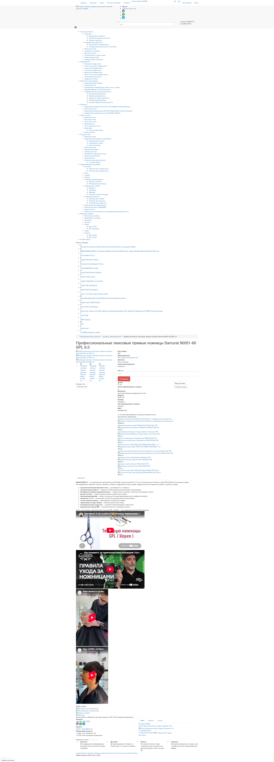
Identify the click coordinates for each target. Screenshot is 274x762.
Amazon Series (96, 247)
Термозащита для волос (93, 76)
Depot (96, 260)
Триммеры (92, 190)
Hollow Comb (90, 277)
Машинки (92, 188)
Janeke (82, 285)
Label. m (83, 294)
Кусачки (87, 233)
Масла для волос (91, 53)
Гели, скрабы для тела (92, 126)
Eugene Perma (98, 264)
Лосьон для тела (90, 121)
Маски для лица (90, 147)
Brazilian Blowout (140, 251)
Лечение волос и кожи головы (95, 55)
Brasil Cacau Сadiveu (127, 251)
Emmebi (90, 264)
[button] (90, 740)
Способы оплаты (181, 387)
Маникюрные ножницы (93, 218)
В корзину (124, 378)
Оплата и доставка (113, 3)
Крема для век (90, 158)
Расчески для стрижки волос (99, 169)
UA (175, 1)
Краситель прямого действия (99, 98)
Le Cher (89, 294)
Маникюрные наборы (92, 216)
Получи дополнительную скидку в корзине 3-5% (155, 725)
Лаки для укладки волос (93, 64)
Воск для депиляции (96, 130)
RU (179, 1)
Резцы (87, 231)
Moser (104, 298)
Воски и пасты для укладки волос (96, 74)
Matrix (82, 298)
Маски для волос (90, 49)
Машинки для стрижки (92, 186)
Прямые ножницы (95, 181)
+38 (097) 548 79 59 (129, 8)
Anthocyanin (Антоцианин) (121, 247)
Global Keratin (90, 272)
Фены (87, 173)
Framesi (95, 268)
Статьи (160, 720)
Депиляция (88, 128)
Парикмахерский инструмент (90, 336)
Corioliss (86, 255)
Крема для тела (90, 117)
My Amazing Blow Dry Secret (116, 298)
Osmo (88, 302)
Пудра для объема (91, 79)
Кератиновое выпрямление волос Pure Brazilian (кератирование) (107, 106)
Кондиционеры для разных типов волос (103, 46)
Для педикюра (94, 228)
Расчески (88, 166)
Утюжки (87, 175)
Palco (82, 307)
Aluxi (88, 247)
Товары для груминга (92, 196)
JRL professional (91, 285)
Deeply (82, 260)
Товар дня (93, 3)
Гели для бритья (94, 162)
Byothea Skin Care (153, 251)
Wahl (82, 324)
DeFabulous (89, 260)
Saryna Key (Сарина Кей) (89, 311)
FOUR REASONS (86, 268)
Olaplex (82, 302)
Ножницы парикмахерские (94, 179)
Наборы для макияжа (92, 156)
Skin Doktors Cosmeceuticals (108, 311)
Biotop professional (112, 251)
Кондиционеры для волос (94, 42)
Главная (79, 753)
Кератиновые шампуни (97, 36)
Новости (151, 720)
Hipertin (83, 277)
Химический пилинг (91, 149)
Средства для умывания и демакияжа (98, 139)
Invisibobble (89, 281)
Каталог (85, 753)
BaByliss (89, 251)
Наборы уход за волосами (94, 59)
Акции (102, 3)
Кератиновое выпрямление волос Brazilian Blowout (102, 113)
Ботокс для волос (91, 109)
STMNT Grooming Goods (154, 311)
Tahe (82, 315)
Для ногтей (93, 226)
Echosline (83, 264)
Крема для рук (90, 132)
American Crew (106, 247)
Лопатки (87, 222)
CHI (81, 255)
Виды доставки (180, 383)
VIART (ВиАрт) (85, 319)
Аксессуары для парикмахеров (95, 205)
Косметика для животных (97, 203)
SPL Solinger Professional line (134, 311)
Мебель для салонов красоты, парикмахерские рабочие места (107, 211)
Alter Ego (83, 247)
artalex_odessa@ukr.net (84, 729)
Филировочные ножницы (97, 184)
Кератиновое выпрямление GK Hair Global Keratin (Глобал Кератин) (108, 111)
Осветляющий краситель (97, 100)
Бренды (83, 3)
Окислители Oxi (90, 85)
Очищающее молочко (96, 141)
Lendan (100, 294)
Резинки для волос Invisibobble (95, 207)
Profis (86, 307)
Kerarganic (94, 290)
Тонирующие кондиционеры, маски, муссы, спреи (102, 87)
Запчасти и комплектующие (98, 194)
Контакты (127, 3)
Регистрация (187, 3)
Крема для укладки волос (93, 72)
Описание (81, 478)
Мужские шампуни (95, 40)
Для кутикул (93, 235)
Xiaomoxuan (84, 328)
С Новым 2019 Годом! (146, 731)
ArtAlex (133, 247)
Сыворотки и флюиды (92, 51)
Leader (94, 294)
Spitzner (121, 311)
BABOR (82, 251)
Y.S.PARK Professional (87, 332)
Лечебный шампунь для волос (99, 38)
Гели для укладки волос (93, 70)
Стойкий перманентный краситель (101, 102)
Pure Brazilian (93, 307)
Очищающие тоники (96, 143)
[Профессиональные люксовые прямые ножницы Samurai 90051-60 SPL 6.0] (95, 352)
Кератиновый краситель (97, 96)
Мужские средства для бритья (95, 160)
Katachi (87, 290)
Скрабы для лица (91, 151)
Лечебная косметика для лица (95, 154)
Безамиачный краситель (97, 94)
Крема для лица (90, 136)
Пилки (87, 224)
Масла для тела (90, 119)
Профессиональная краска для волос (98, 91)
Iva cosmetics (98, 281)
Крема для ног (90, 124)
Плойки (87, 177)
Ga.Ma (82, 272)
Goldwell (98, 272)
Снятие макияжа (95, 145)
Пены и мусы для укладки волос (96, 66)
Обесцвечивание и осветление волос (98, 89)
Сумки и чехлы (90, 209)
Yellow (98, 332)
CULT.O (92, 255)
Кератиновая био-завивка (94, 83)
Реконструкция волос (92, 57)
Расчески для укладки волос (99, 171)
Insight (82, 281)
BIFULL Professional (99, 251)
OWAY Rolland (95, 302)
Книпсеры (88, 220)
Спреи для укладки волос (93, 68)
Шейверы (92, 192)
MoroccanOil (97, 298)
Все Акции (142, 735)
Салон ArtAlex (139, 1)
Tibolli (86, 315)
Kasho (82, 290)
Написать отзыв (82, 386)
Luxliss (105, 294)
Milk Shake (88, 298)
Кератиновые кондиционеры (99, 44)
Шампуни (88, 34)
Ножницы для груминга (97, 201)
